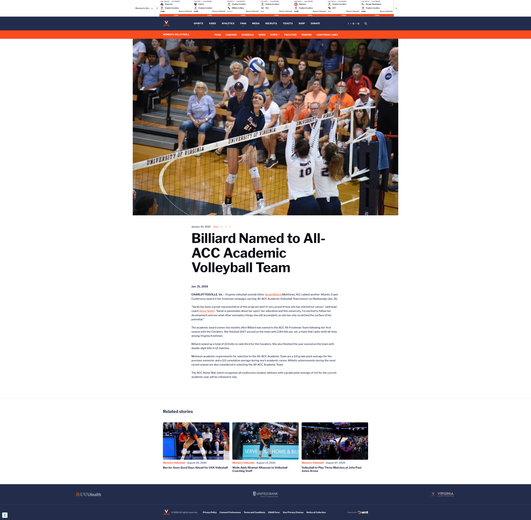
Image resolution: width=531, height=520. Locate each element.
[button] (157, 8)
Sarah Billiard (273, 294)
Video (212, 23)
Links (176, 15)
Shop (302, 23)
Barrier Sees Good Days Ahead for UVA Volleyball (195, 467)
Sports (198, 23)
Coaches (231, 34)
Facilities (290, 34)
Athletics (228, 23)
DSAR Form (274, 512)
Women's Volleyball (174, 462)
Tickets (288, 23)
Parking (306, 34)
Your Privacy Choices (293, 512)
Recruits (271, 23)
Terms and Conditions (254, 512)
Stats (274, 34)
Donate (315, 23)
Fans (243, 23)
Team (217, 34)
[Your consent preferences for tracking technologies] (4, 515)
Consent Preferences (230, 512)
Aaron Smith (206, 311)
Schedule (247, 34)
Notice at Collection (316, 512)
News (262, 34)
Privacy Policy (210, 512)
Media (256, 23)
